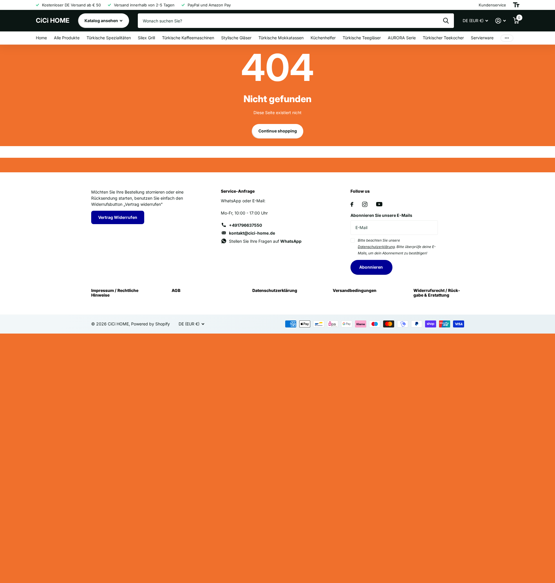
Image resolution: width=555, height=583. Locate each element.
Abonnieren (371, 267)
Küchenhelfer (323, 37)
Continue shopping (277, 130)
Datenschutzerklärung (274, 290)
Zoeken (446, 20)
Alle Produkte (67, 37)
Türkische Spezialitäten (109, 37)
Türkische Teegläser (362, 37)
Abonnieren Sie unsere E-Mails (381, 215)
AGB (176, 290)
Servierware (482, 37)
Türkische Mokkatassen (281, 37)
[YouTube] (379, 204)
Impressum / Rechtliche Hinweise (114, 292)
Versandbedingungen (354, 290)
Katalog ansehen (101, 20)
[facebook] (351, 204)
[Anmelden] (500, 20)
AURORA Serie (402, 37)
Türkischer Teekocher (443, 37)
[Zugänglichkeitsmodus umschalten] (516, 5)
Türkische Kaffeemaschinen (188, 37)
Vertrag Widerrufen (117, 217)
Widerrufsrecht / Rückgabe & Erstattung (436, 292)
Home (41, 37)
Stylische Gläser (236, 37)
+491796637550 (245, 225)
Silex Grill (146, 37)
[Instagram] (364, 204)
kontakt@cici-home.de (252, 233)
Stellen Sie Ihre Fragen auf (265, 241)
